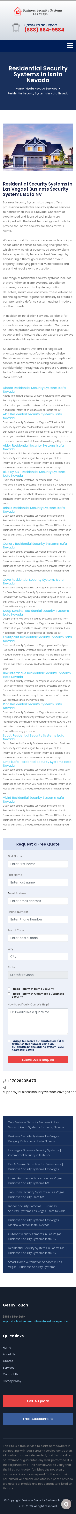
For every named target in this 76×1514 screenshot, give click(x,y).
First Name (15, 856)
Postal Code (16, 930)
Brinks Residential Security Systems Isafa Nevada (34, 510)
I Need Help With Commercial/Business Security (38, 995)
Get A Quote (38, 1401)
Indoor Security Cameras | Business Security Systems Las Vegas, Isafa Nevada (36, 1208)
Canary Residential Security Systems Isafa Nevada (35, 545)
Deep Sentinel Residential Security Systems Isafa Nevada (36, 612)
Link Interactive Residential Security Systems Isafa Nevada (37, 675)
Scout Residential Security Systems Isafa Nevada (33, 737)
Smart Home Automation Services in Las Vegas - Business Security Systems (35, 1264)
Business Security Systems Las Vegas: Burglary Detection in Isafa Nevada (33, 1138)
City (10, 949)
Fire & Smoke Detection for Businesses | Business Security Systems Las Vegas (35, 1166)
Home (20, 88)
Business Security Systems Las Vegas (47, 1500)
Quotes (8, 1361)
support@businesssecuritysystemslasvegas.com (36, 1321)
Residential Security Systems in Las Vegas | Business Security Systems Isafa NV (37, 1250)
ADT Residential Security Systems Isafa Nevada (32, 416)
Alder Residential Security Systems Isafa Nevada (33, 447)
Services (8, 1368)
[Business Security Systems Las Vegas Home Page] (38, 11)
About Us (9, 1354)
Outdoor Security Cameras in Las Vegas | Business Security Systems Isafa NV (36, 1236)
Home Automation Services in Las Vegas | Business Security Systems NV (36, 1180)
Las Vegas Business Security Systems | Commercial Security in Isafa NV (34, 1152)
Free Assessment (38, 1418)
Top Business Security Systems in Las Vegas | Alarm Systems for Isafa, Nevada (36, 1124)
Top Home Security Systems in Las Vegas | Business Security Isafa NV (37, 1194)
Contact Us (10, 1374)
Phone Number (18, 912)
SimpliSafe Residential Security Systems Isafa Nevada (37, 764)
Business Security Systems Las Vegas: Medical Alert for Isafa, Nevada (33, 1222)
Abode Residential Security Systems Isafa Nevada (34, 390)
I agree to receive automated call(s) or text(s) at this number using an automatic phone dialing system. (38, 1045)
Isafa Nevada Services (42, 88)
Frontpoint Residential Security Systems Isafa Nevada (37, 639)
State (11, 967)
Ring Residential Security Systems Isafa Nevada (32, 706)
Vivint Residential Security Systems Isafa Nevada (33, 799)
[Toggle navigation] (70, 46)
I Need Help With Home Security (33, 988)
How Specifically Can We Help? (28, 1004)
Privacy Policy (12, 1381)
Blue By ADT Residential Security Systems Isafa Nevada (34, 474)
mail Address (17, 893)
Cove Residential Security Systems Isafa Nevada (33, 581)
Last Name (15, 875)
